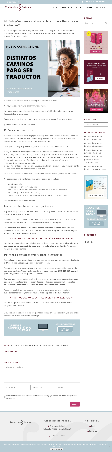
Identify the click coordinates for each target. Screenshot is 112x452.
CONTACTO (88, 2)
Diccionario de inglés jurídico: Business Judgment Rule (93, 160)
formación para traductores (45, 345)
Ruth (93, 426)
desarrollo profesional (21, 345)
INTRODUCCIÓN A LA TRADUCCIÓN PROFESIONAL (42, 238)
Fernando (93, 431)
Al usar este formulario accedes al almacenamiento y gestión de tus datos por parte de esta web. (41, 397)
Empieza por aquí (12, 2)
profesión (64, 345)
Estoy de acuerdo (56, 449)
